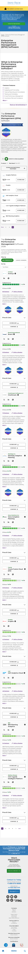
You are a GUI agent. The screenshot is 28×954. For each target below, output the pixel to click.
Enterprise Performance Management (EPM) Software (13, 35)
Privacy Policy (14, 916)
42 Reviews (5, 474)
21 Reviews (5, 795)
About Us (14, 909)
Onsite (14, 929)
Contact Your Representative (14, 23)
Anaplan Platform (11, 175)
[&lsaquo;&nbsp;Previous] (6, 227)
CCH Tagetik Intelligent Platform (16, 205)
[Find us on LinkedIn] (8, 896)
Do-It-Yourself (14, 927)
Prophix (8, 185)
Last (19, 828)
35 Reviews (5, 587)
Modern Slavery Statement (14, 918)
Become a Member (13, 870)
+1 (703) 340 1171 (15, 853)
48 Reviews (5, 691)
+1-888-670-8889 (14, 883)
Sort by (3, 264)
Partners (14, 922)
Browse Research (14, 934)
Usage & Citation (14, 914)
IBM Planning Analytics (12, 216)
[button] (14, 951)
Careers (14, 910)
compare (13, 326)
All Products (7, 260)
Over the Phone (14, 928)
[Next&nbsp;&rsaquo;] (16, 828)
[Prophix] (4, 185)
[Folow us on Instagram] (8, 900)
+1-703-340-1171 (14, 888)
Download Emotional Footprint (13, 168)
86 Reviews (5, 291)
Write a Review (17, 291)
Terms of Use (14, 915)
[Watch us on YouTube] (11, 896)
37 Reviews (5, 535)
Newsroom (14, 911)
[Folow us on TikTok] (12, 900)
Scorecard (20, 179)
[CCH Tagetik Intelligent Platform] (4, 206)
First (2, 227)
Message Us (13, 891)
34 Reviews (5, 743)
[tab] (3, 159)
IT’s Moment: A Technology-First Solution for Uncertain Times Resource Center (14, 848)
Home (2, 35)
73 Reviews (5, 413)
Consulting (14, 930)
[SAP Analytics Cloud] (4, 196)
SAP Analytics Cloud (12, 195)
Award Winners (21, 260)
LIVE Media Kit (14, 923)
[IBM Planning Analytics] (4, 216)
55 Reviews (5, 352)
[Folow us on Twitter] (15, 896)
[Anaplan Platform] (4, 175)
